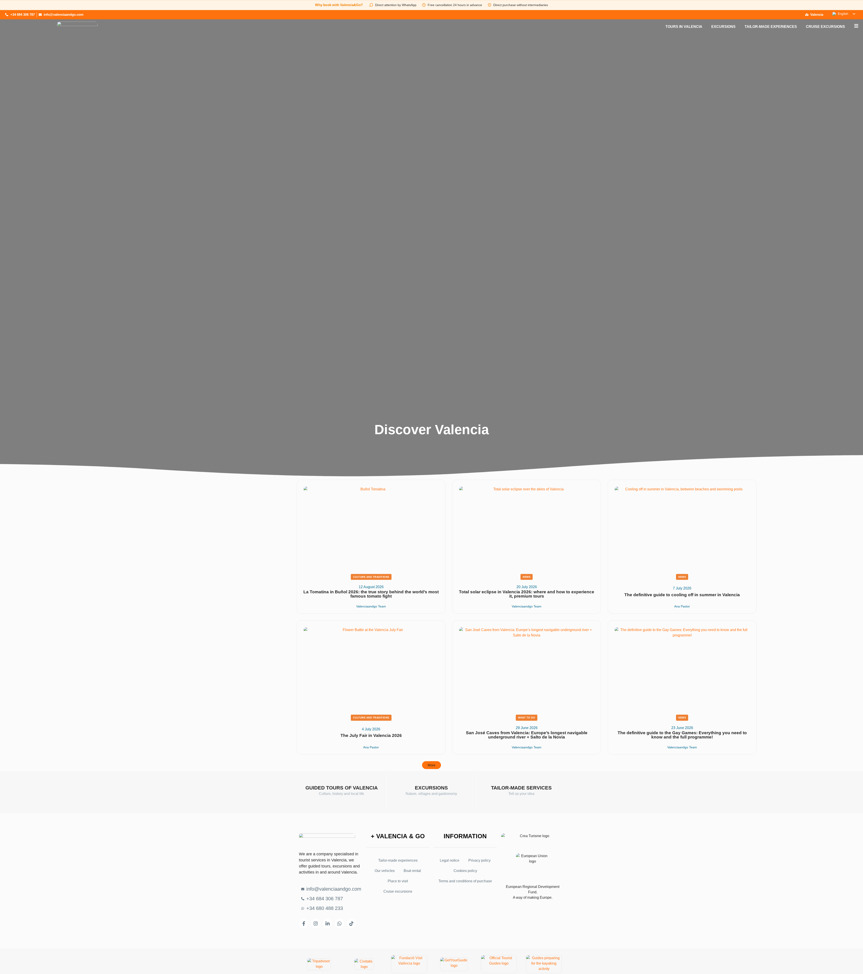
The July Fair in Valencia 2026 (371, 735)
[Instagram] (315, 923)
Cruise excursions (825, 27)
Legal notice (449, 860)
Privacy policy (479, 860)
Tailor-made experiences (771, 27)
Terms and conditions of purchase (465, 881)
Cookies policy (465, 871)
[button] (431, 765)
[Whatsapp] (339, 923)
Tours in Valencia (683, 27)
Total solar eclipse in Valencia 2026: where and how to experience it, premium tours (526, 593)
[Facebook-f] (303, 923)
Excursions (723, 27)
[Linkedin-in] (327, 923)
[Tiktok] (351, 923)
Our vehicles (385, 871)
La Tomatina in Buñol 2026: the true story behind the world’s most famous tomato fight (371, 593)
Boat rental (412, 871)
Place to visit (398, 881)
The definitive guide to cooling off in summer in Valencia (682, 594)
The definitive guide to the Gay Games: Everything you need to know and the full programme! (682, 734)
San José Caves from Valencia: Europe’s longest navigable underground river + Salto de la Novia (526, 734)
